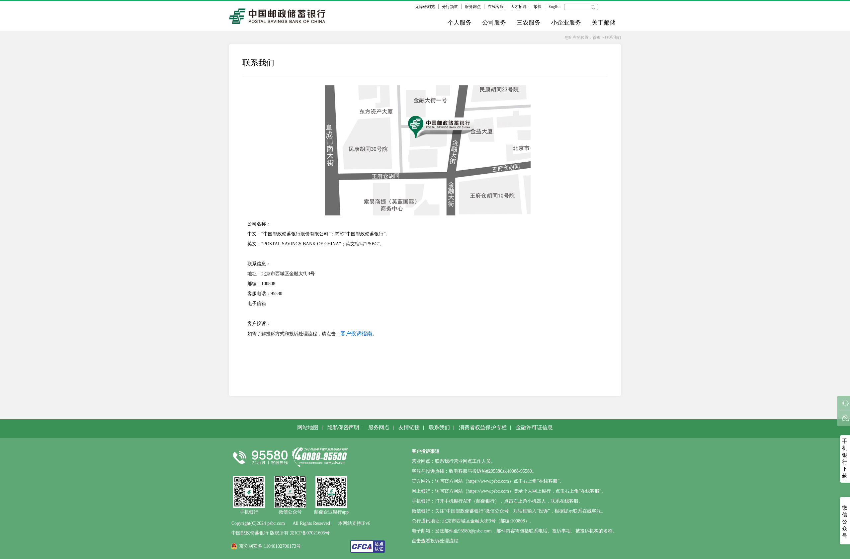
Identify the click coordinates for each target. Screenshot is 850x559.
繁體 (538, 6)
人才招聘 (519, 6)
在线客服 (496, 6)
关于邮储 (604, 22)
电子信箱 (256, 303)
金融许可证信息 (534, 427)
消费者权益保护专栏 (483, 427)
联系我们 (613, 37)
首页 (597, 37)
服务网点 (473, 6)
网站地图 (307, 427)
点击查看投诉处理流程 (435, 540)
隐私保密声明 (343, 427)
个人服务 (459, 22)
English (554, 6)
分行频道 (450, 6)
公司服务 (494, 22)
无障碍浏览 (425, 6)
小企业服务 (566, 22)
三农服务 (529, 22)
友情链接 (409, 427)
